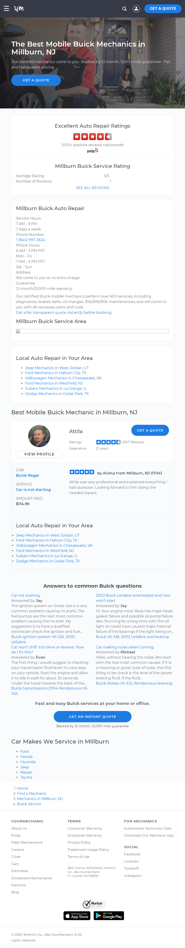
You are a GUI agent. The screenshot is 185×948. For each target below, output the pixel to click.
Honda (26, 757)
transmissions (35, 688)
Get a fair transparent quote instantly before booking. (64, 312)
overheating (158, 637)
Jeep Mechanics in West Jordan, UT (57, 368)
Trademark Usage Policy (88, 849)
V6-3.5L (126, 683)
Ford (24, 751)
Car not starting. (25, 595)
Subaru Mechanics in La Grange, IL (56, 388)
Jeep (24, 767)
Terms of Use (78, 856)
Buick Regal (27, 475)
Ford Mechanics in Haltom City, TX (55, 373)
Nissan (26, 772)
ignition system (37, 637)
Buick (16, 637)
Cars (15, 864)
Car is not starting (33, 490)
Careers (17, 849)
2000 (70, 637)
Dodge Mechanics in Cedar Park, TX (57, 394)
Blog (15, 892)
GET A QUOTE (163, 8)
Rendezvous (70, 688)
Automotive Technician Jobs (147, 828)
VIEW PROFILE (39, 454)
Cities (16, 856)
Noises (113, 683)
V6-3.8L (58, 637)
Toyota (26, 777)
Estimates (19, 871)
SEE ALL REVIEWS (92, 188)
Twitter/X (131, 868)
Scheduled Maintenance (31, 878)
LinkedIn (131, 861)
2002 (125, 637)
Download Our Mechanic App (149, 835)
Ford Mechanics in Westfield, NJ (54, 383)
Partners (18, 885)
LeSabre (18, 642)
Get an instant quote (92, 716)
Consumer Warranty (85, 828)
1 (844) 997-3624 (30, 240)
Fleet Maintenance (27, 842)
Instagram (133, 875)
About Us (19, 828)
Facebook (132, 854)
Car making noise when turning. (125, 647)
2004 (53, 688)
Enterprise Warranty (85, 835)
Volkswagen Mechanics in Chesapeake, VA (63, 378)
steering (164, 683)
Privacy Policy (79, 842)
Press (15, 835)
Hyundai (28, 762)
